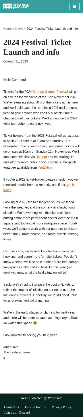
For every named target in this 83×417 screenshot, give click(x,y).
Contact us (11, 407)
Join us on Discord (17, 412)
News (19, 28)
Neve (24, 398)
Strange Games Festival (50, 92)
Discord (41, 157)
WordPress (55, 398)
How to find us (35, 407)
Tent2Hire (45, 167)
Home (7, 28)
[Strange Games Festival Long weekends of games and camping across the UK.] (16, 6)
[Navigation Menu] (74, 6)
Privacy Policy (62, 407)
